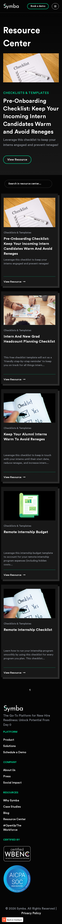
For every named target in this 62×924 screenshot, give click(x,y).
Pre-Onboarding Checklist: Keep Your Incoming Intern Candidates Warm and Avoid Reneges (31, 116)
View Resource (17, 159)
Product (8, 739)
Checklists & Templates (26, 93)
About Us (9, 770)
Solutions (9, 746)
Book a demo (38, 6)
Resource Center (14, 819)
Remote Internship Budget (26, 532)
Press (7, 776)
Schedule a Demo (14, 752)
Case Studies (12, 806)
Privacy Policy (31, 913)
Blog (6, 812)
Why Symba (11, 800)
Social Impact (12, 782)
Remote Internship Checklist (28, 630)
